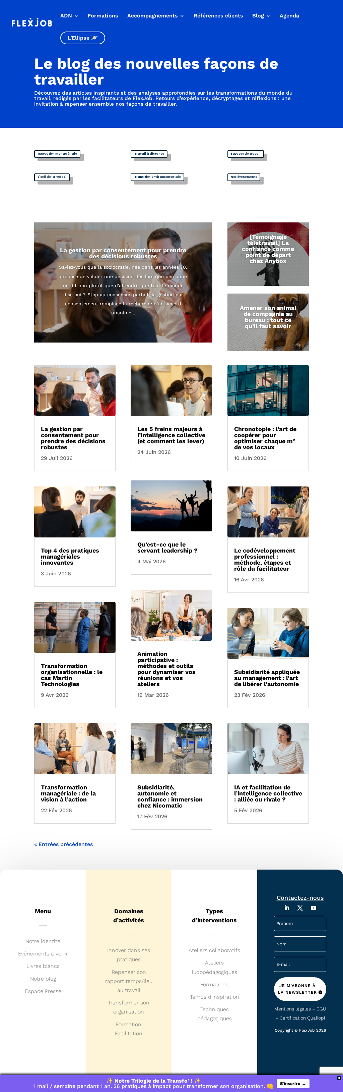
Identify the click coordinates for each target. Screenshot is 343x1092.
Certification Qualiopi (302, 1018)
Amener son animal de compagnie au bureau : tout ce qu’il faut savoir (268, 316)
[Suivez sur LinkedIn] (286, 907)
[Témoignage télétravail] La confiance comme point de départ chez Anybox (268, 248)
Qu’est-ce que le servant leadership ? (167, 547)
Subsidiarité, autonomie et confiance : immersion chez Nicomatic (170, 796)
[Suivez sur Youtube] (313, 907)
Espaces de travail (246, 154)
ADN (66, 16)
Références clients (218, 16)
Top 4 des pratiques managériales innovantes (70, 556)
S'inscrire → (293, 1083)
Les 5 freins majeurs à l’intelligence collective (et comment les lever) (171, 435)
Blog (258, 16)
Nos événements (244, 177)
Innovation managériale (57, 154)
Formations (103, 16)
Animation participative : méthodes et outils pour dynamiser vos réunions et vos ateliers (166, 668)
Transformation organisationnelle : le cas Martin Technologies (71, 674)
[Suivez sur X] (300, 907)
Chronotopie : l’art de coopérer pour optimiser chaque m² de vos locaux (265, 438)
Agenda (289, 16)
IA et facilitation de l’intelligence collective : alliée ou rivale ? (268, 793)
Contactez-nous (300, 897)
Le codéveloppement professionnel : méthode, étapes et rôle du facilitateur (264, 559)
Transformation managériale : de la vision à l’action (68, 793)
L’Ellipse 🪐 (83, 38)
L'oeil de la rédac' (52, 177)
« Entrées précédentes (63, 844)
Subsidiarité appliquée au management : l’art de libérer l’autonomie (267, 677)
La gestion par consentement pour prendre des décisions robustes (123, 253)
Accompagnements (152, 16)
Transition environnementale (157, 177)
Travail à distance (149, 154)
